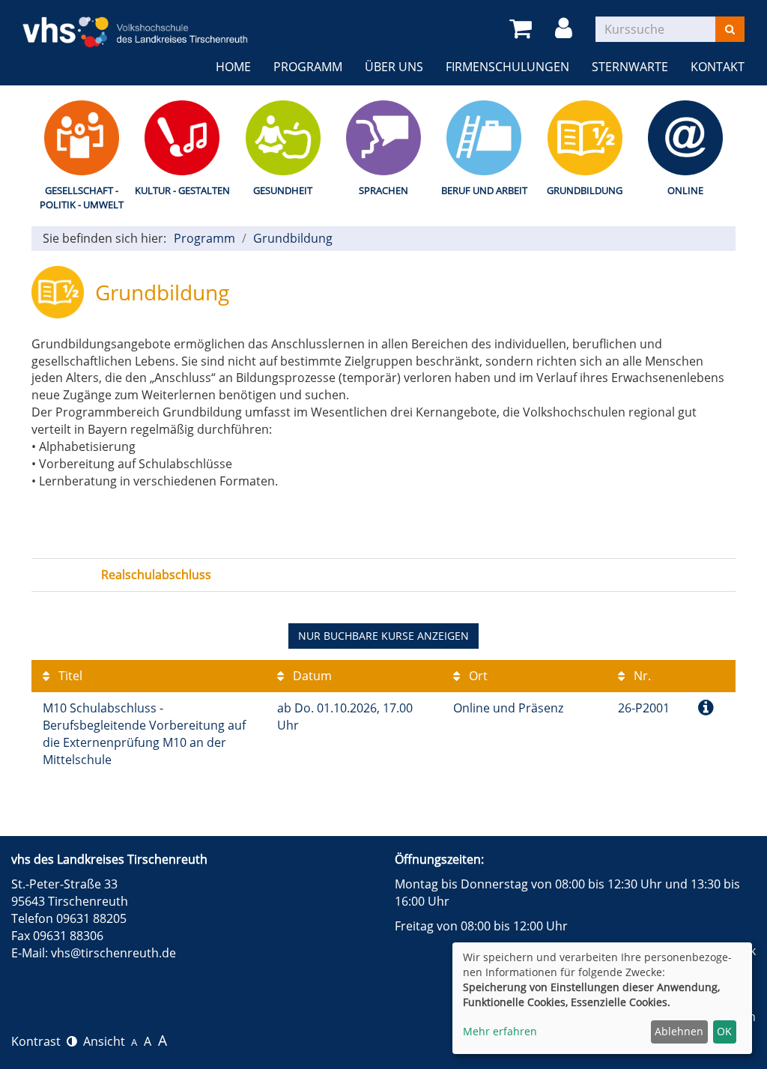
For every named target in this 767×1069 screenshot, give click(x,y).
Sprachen (383, 190)
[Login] (566, 28)
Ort (477, 675)
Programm (307, 66)
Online (685, 190)
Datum (311, 675)
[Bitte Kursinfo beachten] (706, 706)
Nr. (641, 675)
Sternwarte (630, 66)
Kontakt (718, 66)
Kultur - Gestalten (182, 190)
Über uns (394, 66)
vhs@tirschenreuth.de (113, 953)
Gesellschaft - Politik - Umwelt (82, 197)
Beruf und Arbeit (484, 190)
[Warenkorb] (523, 28)
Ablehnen (679, 1031)
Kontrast (39, 1041)
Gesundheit (282, 190)
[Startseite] (135, 22)
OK (724, 1031)
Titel (68, 675)
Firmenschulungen (507, 66)
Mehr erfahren (500, 1031)
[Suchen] (730, 29)
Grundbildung (584, 190)
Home (233, 66)
